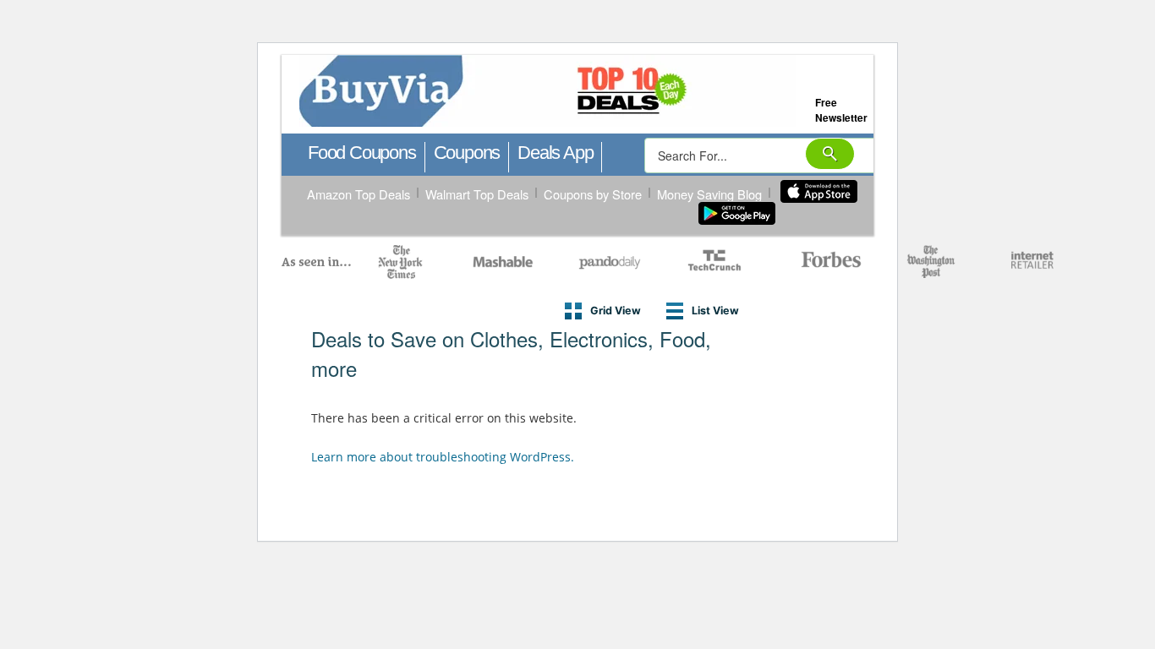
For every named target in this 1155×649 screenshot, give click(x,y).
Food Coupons (362, 152)
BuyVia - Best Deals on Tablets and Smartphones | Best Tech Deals (622, 91)
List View (715, 310)
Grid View (615, 310)
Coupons (467, 152)
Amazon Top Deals (358, 194)
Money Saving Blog (709, 194)
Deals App (555, 152)
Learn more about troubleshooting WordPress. (442, 457)
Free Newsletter (841, 110)
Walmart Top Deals (476, 194)
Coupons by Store (593, 194)
